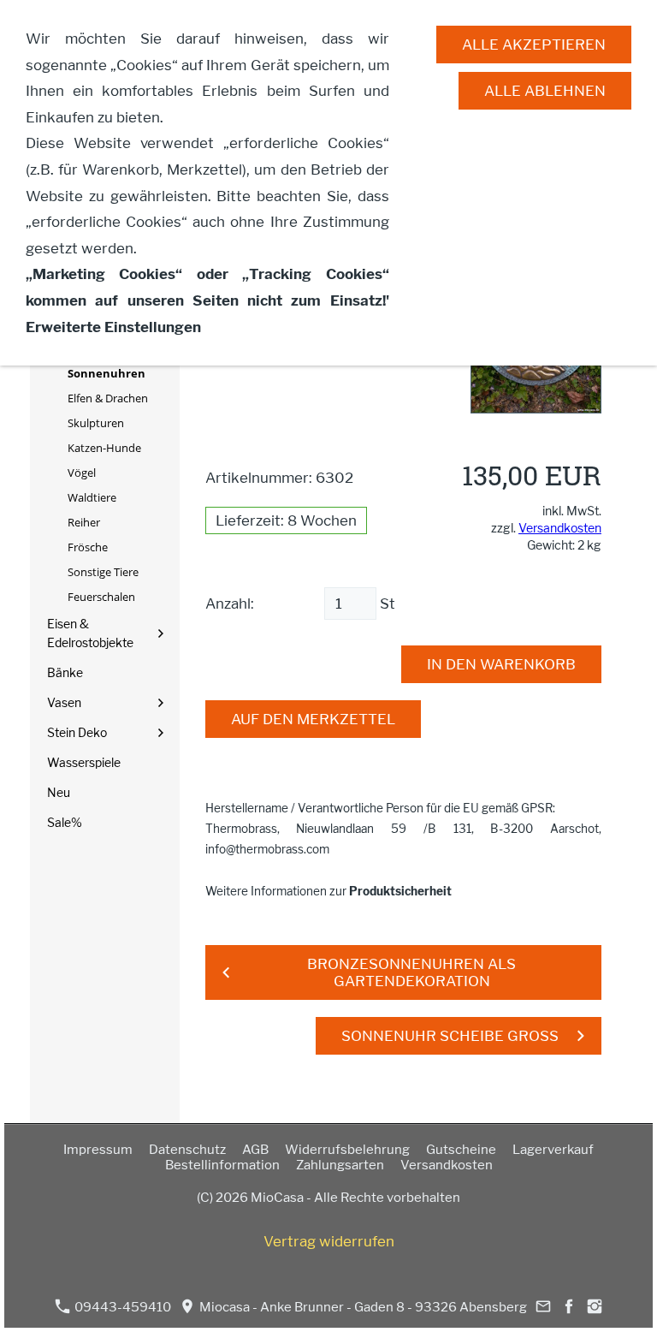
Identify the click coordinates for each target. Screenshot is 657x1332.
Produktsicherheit (400, 891)
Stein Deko (77, 732)
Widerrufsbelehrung (347, 1149)
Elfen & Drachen (108, 398)
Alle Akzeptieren (534, 44)
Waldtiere (92, 497)
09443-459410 (121, 1307)
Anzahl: (229, 603)
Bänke (65, 672)
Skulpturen (96, 423)
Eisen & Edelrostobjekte (90, 633)
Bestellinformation (222, 1165)
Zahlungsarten (340, 1165)
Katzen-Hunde (104, 447)
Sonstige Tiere (103, 572)
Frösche (88, 547)
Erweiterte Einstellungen (113, 327)
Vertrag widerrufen (328, 1241)
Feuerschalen (101, 596)
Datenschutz (187, 1149)
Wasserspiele (84, 762)
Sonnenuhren (106, 373)
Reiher (84, 522)
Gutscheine (461, 1149)
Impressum (98, 1149)
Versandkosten (559, 527)
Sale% (64, 822)
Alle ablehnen (545, 90)
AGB (255, 1149)
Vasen (64, 702)
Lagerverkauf (553, 1149)
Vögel (82, 472)
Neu (58, 792)
